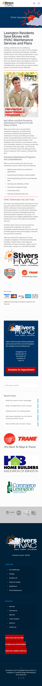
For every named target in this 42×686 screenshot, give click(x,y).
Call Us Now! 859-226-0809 (14, 638)
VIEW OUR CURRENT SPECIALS (16, 651)
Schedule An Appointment (21, 369)
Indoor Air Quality (14, 582)
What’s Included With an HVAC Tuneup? (19, 406)
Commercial (13, 610)
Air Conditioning (14, 570)
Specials (12, 615)
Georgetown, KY (21, 352)
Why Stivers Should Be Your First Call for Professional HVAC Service (19, 417)
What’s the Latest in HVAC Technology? (19, 400)
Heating (11, 574)
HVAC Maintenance (15, 590)
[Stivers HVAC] (7, 3)
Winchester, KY (21, 356)
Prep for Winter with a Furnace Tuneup (18, 424)
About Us (12, 623)
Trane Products (14, 619)
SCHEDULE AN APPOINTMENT (15, 644)
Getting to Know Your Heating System (18, 411)
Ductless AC (13, 578)
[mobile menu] (39, 3)
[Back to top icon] (21, 668)
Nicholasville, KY (21, 354)
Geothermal (13, 586)
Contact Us (12, 627)
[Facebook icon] (18, 678)
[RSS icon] (23, 678)
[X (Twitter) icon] (21, 678)
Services (12, 606)
